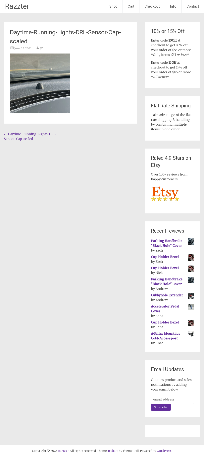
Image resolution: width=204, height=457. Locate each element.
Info (173, 6)
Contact (192, 6)
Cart (131, 6)
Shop (113, 6)
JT (41, 48)
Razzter (17, 6)
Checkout (152, 6)
